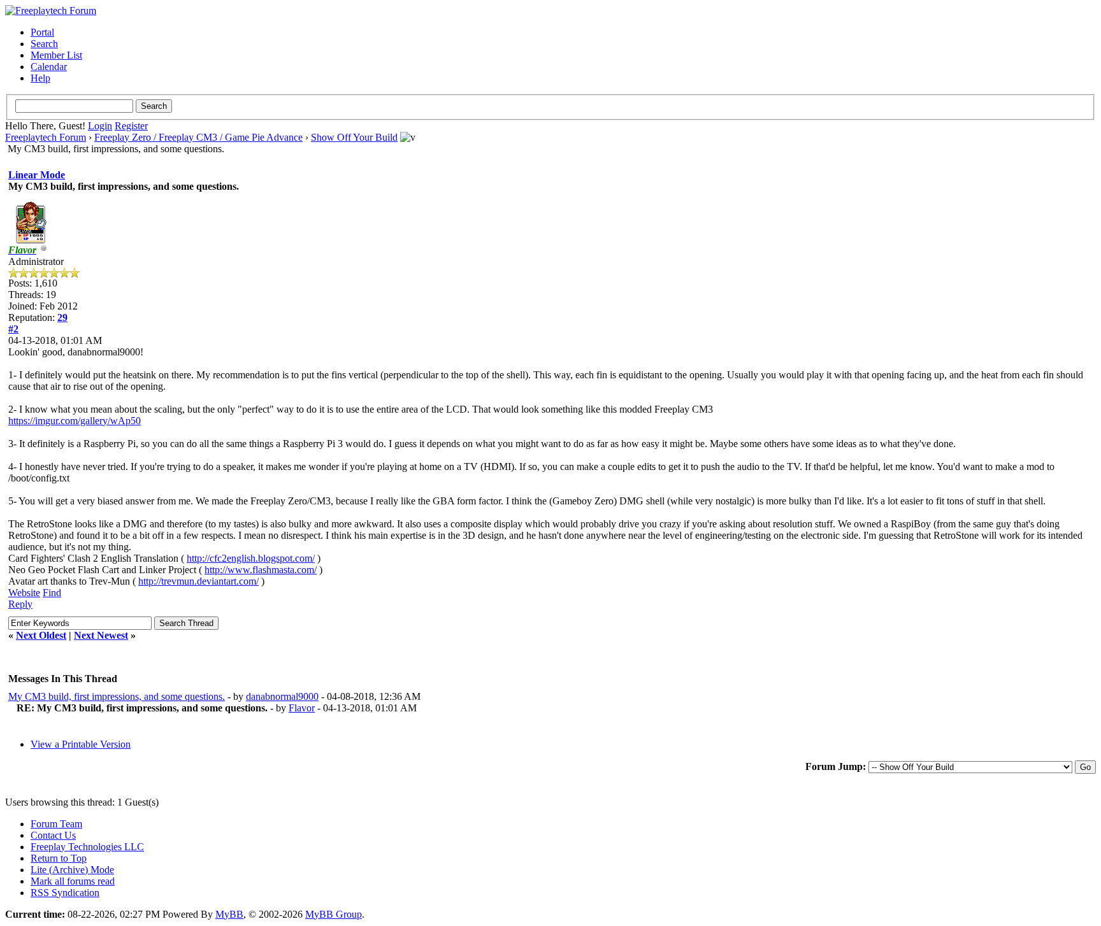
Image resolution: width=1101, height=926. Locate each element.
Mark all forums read (73, 881)
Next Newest (101, 635)
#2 (13, 329)
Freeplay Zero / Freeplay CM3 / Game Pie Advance (198, 137)
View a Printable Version (81, 744)
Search (44, 43)
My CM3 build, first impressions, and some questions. (116, 696)
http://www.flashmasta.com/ (261, 569)
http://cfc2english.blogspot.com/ (251, 558)
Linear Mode (36, 174)
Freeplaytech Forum (45, 137)
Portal (42, 32)
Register (131, 125)
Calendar (49, 66)
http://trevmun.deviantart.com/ (198, 581)
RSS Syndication (65, 892)
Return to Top (59, 858)
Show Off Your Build (354, 137)
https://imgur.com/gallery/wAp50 (74, 420)
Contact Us (53, 835)
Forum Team (56, 823)
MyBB (229, 914)
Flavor (302, 707)
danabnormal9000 (282, 696)
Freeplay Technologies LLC (87, 846)
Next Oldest (41, 635)
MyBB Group (333, 914)
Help (40, 78)
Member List (56, 55)
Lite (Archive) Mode (72, 869)
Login (100, 125)
